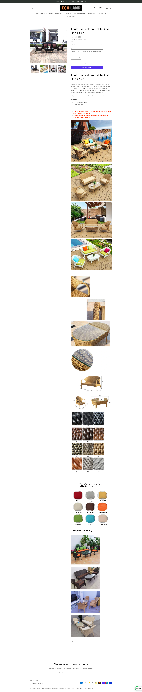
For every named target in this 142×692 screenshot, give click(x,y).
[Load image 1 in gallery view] (35, 69)
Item (72, 48)
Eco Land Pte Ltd (38, 688)
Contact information (88, 688)
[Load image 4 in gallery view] (62, 69)
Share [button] (73, 641)
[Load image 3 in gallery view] (53, 69)
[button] (32, 7)
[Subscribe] (82, 673)
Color (72, 41)
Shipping (73, 39)
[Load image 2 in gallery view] (44, 69)
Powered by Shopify (46, 688)
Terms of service (70, 688)
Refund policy (55, 688)
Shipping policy (79, 688)
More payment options (87, 70)
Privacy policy (62, 688)
